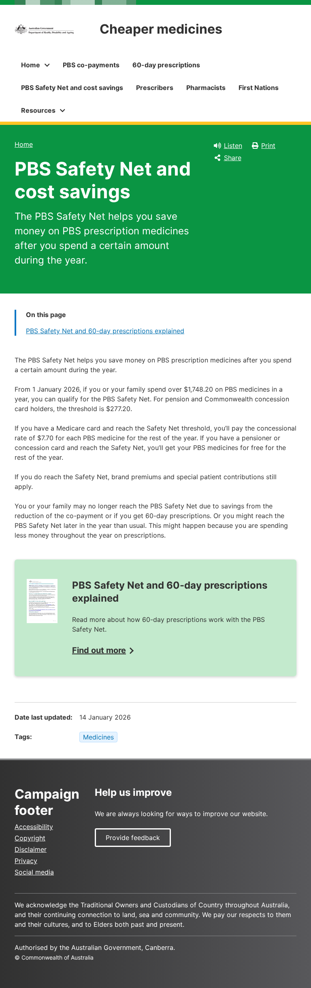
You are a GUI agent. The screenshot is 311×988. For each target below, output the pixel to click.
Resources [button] (38, 110)
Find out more (99, 650)
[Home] (44, 29)
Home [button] (30, 65)
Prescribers (154, 88)
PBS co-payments (91, 65)
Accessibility (34, 827)
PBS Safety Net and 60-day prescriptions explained (105, 331)
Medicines (98, 737)
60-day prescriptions (166, 65)
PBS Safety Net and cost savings (72, 88)
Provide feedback (133, 838)
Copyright (30, 838)
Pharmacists (206, 88)
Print (268, 145)
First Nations (259, 88)
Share (232, 158)
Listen (233, 145)
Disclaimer (31, 849)
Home (24, 144)
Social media (34, 872)
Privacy (26, 861)
